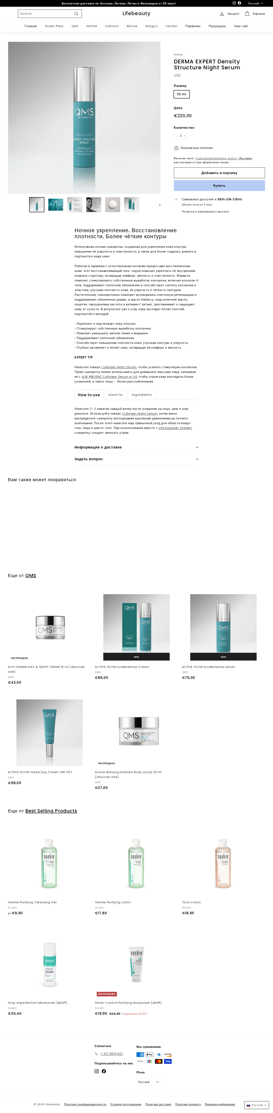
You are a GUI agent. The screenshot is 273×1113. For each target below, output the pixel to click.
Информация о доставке (98, 447)
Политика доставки (158, 1104)
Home (178, 54)
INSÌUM (92, 26)
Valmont (112, 26)
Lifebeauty (137, 13)
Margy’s (151, 26)
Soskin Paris (54, 26)
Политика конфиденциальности (85, 1104)
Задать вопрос (89, 458)
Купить (219, 185)
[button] (257, 1105)
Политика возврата (188, 1104)
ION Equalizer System (175, 428)
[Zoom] (84, 118)
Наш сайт (241, 26)
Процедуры (217, 26)
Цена (178, 108)
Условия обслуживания (125, 1104)
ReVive (132, 26)
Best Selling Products (51, 811)
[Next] (157, 205)
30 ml (181, 94)
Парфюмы (193, 26)
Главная (31, 26)
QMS (75, 26)
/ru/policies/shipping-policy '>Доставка (224, 158)
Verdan (171, 26)
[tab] (89, 395)
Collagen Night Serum (118, 367)
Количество (184, 127)
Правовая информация (220, 1104)
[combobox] (50, 14)
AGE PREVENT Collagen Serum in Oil (109, 377)
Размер (180, 86)
